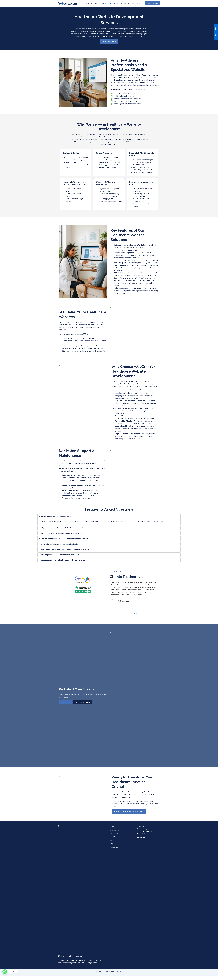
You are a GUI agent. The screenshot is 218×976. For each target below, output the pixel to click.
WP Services (95, 3)
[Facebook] (141, 837)
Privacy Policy (142, 829)
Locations (140, 826)
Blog (132, 3)
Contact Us (139, 3)
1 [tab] (133, 614)
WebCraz (119, 971)
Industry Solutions (107, 3)
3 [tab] (136, 614)
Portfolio (126, 3)
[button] (100, 3)
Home (87, 3)
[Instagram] (144, 837)
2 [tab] (134, 614)
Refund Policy (142, 834)
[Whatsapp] (4, 971)
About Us (119, 3)
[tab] (109, 519)
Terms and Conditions (145, 831)
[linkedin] (138, 837)
